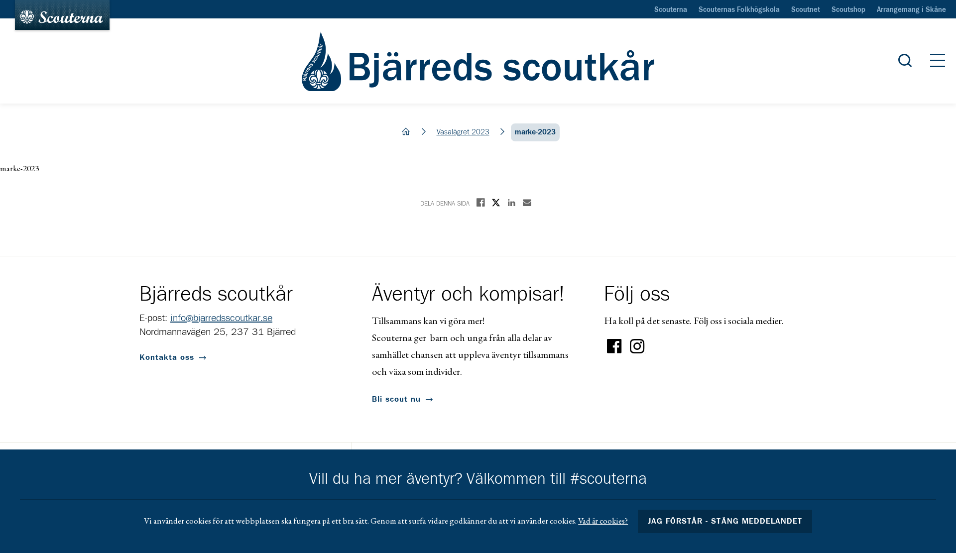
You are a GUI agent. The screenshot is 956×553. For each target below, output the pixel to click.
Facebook (614, 346)
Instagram (637, 346)
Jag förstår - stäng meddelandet (725, 521)
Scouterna (670, 9)
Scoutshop (848, 9)
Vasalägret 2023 (463, 132)
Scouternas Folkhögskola (739, 9)
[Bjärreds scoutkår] (478, 61)
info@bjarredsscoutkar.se (221, 318)
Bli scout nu (396, 399)
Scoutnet (805, 9)
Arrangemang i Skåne (911, 9)
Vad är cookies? (603, 520)
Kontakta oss (166, 357)
